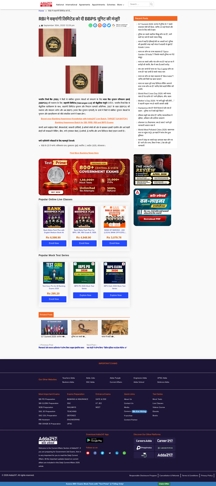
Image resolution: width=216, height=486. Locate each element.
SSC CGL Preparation (48, 416)
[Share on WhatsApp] (90, 25)
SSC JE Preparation (47, 411)
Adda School (139, 382)
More (119, 4)
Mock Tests (157, 399)
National (60, 4)
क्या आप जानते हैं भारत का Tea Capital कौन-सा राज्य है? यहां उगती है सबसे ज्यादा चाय (156, 70)
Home (41, 11)
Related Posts (46, 315)
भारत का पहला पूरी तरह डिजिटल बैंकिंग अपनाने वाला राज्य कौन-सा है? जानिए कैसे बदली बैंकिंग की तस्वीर (156, 86)
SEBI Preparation (46, 407)
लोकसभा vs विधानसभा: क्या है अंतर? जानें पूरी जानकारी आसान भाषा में (155, 123)
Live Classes (158, 403)
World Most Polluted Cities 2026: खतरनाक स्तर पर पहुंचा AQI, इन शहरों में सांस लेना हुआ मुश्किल (156, 133)
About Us (128, 399)
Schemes (111, 4)
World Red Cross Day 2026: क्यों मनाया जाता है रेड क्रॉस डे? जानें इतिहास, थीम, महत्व (154, 94)
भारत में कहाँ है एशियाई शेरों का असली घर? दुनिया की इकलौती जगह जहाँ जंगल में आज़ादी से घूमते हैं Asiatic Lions (155, 44)
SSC (69, 403)
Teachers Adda (68, 378)
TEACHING (71, 411)
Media (126, 407)
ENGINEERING (73, 420)
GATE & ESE (101, 399)
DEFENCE (71, 416)
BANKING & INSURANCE (77, 399)
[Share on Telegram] (95, 25)
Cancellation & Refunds (169, 476)
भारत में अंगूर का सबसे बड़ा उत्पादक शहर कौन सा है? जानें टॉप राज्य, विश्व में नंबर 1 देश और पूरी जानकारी (155, 143)
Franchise (128, 416)
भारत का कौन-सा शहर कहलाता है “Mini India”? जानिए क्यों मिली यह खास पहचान (156, 77)
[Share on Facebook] (104, 25)
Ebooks (156, 411)
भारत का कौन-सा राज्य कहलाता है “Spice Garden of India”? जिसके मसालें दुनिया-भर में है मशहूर (156, 54)
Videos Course (159, 407)
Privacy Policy (207, 476)
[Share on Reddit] (100, 25)
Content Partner (131, 420)
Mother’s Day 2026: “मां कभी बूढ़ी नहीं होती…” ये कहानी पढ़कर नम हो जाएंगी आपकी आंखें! (156, 102)
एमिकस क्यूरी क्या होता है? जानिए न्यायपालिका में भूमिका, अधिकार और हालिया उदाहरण (155, 116)
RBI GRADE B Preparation (50, 424)
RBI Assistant (44, 420)
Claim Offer (164, 484)
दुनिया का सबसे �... (78, 337)
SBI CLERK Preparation (48, 403)
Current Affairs (116, 382)
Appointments (98, 4)
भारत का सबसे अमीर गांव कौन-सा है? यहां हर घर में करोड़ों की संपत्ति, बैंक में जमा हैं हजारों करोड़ (156, 63)
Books (155, 416)
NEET (98, 407)
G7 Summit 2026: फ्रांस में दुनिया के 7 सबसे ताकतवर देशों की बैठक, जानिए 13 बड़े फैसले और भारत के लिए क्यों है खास (155, 27)
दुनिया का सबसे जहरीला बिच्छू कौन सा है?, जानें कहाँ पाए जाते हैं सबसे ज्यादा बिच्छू (155, 35)
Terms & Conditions (190, 476)
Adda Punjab (115, 378)
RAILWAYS (71, 407)
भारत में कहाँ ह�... (108, 337)
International (71, 4)
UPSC (69, 424)
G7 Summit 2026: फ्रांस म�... (53, 337)
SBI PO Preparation (47, 399)
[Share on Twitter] (109, 25)
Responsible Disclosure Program (143, 476)
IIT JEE (99, 403)
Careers (135, 411)
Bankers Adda (68, 382)
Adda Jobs (90, 378)
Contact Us (128, 403)
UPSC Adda (162, 378)
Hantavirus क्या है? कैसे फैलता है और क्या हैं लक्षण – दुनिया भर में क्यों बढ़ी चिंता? (154, 109)
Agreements (84, 4)
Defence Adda (163, 382)
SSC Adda (90, 382)
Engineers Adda (140, 378)
